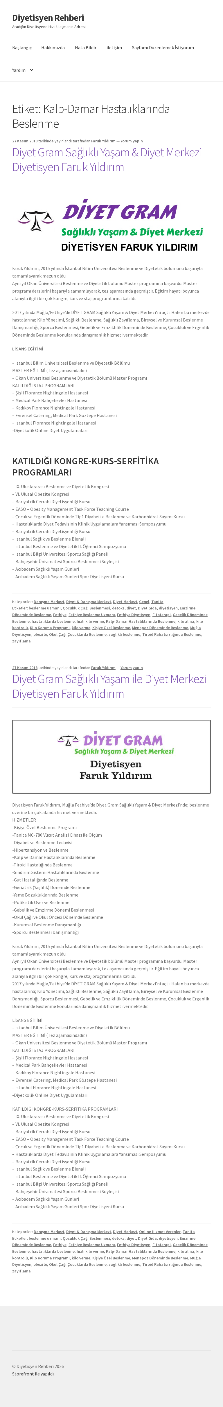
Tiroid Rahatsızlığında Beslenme (171, 634)
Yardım (19, 70)
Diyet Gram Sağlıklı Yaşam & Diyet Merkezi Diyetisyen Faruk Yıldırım (107, 159)
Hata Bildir (85, 47)
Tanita (157, 601)
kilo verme (81, 627)
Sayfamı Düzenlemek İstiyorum (163, 47)
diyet (131, 608)
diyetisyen (168, 608)
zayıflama (21, 641)
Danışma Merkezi (49, 601)
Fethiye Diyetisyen (133, 614)
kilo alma (185, 621)
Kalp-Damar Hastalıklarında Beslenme (140, 621)
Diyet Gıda (147, 608)
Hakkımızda (53, 47)
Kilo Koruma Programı (50, 627)
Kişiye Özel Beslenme (111, 627)
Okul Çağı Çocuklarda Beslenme (78, 634)
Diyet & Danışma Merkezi (88, 601)
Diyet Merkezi (125, 601)
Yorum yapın (132, 141)
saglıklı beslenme (124, 634)
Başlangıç (22, 47)
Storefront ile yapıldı (33, 1374)
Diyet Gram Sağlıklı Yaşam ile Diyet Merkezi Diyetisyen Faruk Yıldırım (109, 686)
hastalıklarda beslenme (53, 621)
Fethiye (59, 614)
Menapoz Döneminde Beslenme (160, 627)
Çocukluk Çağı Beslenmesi (86, 608)
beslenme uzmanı (45, 608)
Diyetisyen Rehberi (48, 17)
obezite (40, 634)
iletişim (114, 47)
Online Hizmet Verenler (160, 1231)
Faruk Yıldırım (103, 141)
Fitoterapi (161, 614)
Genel (144, 601)
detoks (118, 608)
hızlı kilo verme (90, 621)
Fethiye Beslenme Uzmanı (92, 614)
